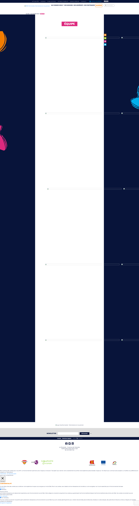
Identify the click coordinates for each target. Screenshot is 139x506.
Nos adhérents (78, 5)
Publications (51, 1)
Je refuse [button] (9, 473)
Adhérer (99, 5)
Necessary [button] (2, 488)
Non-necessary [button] (3, 496)
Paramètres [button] (3, 473)
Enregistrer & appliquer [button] (6, 503)
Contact (83, 1)
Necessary (3, 489)
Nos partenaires (89, 5)
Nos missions (68, 5)
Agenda (43, 1)
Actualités (35, 1)
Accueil (28, 13)
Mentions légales (66, 438)
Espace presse (74, 1)
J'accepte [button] (14, 473)
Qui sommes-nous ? (57, 5)
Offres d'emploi (63, 1)
